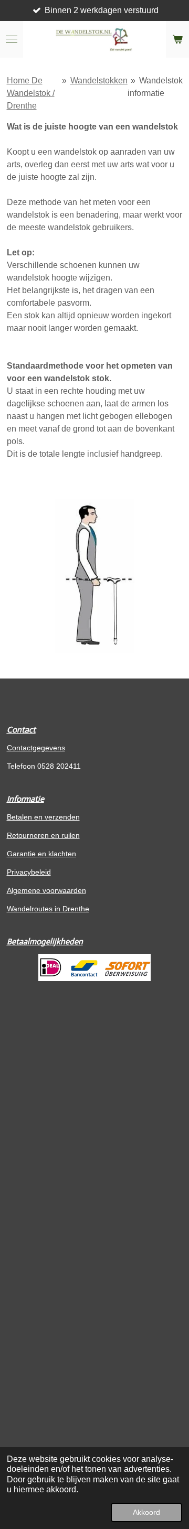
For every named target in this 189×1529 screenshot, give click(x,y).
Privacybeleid (29, 872)
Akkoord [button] (146, 1512)
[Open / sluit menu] (11, 39)
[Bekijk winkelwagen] (177, 39)
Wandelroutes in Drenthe (48, 909)
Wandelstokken (99, 80)
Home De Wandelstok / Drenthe (31, 93)
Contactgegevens (36, 748)
